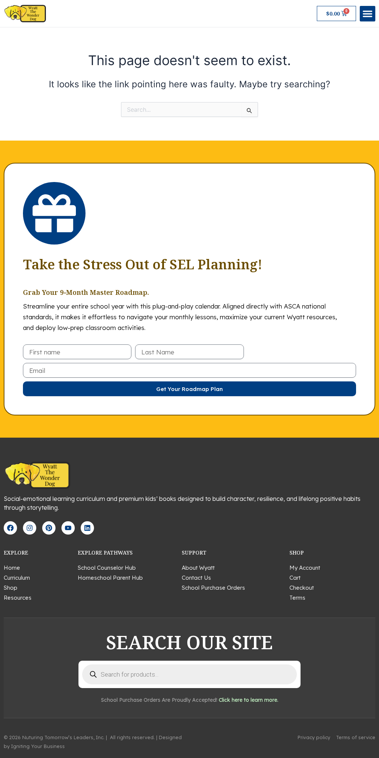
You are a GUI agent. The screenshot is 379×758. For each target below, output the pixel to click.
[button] (367, 13)
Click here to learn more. (248, 700)
